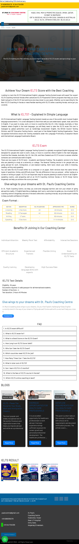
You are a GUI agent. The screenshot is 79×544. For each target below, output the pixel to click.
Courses (8, 27)
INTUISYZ (75, 540)
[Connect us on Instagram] (61, 499)
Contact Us (8, 316)
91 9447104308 (18, 4)
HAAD (33, 13)
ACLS (37, 20)
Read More (9, 443)
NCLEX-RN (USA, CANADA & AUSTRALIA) (59, 17)
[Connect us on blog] (66, 499)
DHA (38, 13)
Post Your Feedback (10, 534)
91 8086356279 (6, 4)
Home (2, 27)
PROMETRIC (51, 13)
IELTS (42, 20)
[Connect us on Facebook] (56, 499)
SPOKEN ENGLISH (52, 20)
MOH (42, 13)
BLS (62, 20)
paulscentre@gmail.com (10, 6)
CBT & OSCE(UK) (36, 17)
